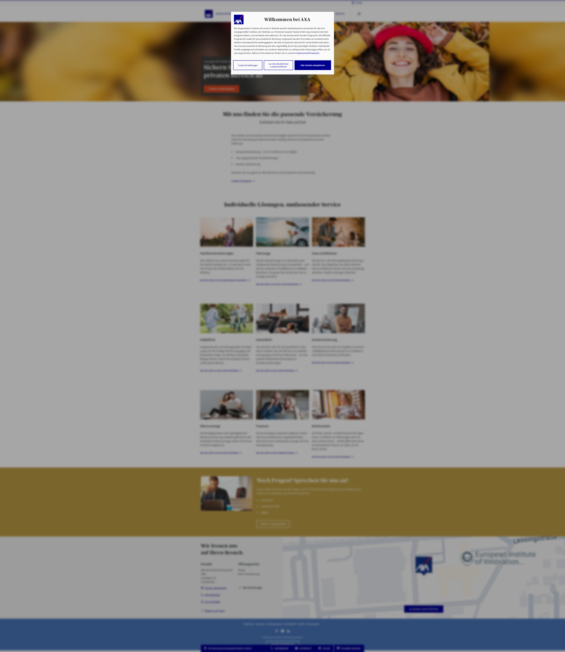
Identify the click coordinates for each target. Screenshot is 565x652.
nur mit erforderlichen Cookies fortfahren (278, 65)
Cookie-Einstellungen (248, 65)
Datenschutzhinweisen (307, 53)
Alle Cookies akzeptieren (313, 65)
